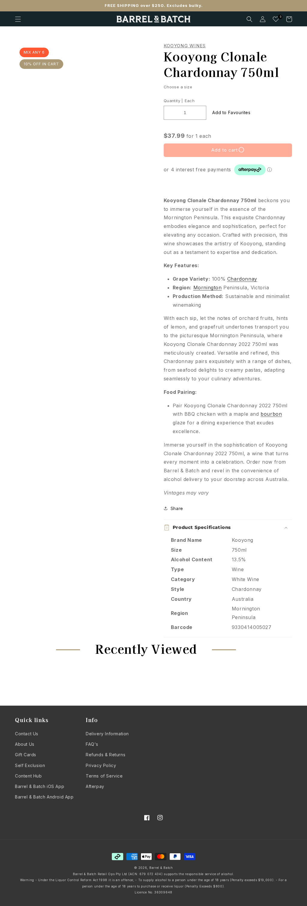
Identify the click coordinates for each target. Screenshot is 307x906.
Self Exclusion (30, 765)
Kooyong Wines (185, 46)
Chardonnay (242, 279)
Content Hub (28, 775)
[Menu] (18, 19)
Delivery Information (107, 733)
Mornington (207, 288)
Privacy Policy (101, 765)
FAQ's (92, 744)
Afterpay (95, 786)
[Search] (249, 19)
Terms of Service (104, 775)
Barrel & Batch (161, 867)
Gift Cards (25, 754)
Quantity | (173, 100)
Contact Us (26, 733)
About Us (24, 744)
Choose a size (178, 86)
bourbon (271, 414)
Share (177, 508)
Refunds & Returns (105, 754)
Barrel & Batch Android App (44, 796)
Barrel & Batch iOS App (39, 786)
